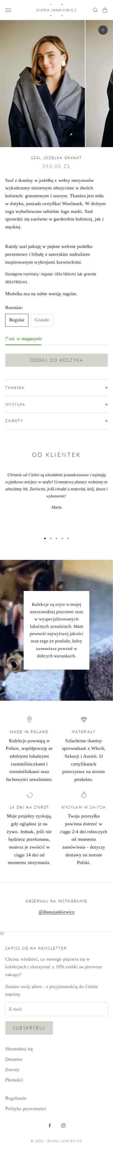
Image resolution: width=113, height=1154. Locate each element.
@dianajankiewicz (57, 911)
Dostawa (13, 1059)
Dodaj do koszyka (56, 360)
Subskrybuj (29, 1028)
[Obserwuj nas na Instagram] (63, 1125)
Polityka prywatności (26, 1108)
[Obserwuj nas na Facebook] (49, 1125)
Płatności (14, 1079)
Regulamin (16, 1098)
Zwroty (12, 1069)
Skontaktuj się (19, 1048)
